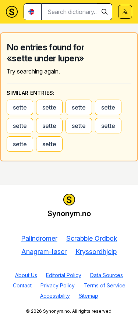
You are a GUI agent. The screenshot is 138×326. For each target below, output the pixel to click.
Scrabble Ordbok (91, 238)
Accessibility (55, 296)
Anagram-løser (44, 251)
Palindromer (39, 238)
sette (20, 107)
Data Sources (106, 275)
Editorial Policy (63, 275)
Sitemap (88, 296)
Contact (22, 285)
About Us (26, 275)
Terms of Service (104, 285)
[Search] (104, 11)
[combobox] (77, 11)
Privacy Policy (57, 285)
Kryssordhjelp (96, 251)
